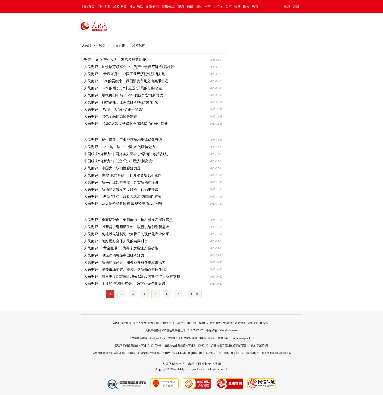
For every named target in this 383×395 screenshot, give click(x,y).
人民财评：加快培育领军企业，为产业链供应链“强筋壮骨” (130, 67)
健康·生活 (168, 6)
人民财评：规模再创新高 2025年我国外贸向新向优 (123, 95)
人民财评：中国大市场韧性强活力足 (112, 168)
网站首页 (88, 6)
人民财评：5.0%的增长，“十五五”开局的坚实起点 (123, 88)
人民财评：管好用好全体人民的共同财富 (116, 241)
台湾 (228, 6)
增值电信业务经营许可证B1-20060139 (186, 345)
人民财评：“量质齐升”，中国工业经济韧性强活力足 (124, 74)
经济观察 (138, 45)
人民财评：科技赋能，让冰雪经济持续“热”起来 (121, 102)
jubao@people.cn (228, 330)
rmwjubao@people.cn (242, 338)
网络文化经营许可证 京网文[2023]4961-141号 (164, 353)
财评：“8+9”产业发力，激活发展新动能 (115, 60)
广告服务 (178, 323)
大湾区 (218, 6)
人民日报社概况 (122, 323)
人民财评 (118, 45)
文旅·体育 (152, 6)
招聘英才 (165, 323)
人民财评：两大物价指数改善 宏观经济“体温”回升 (123, 203)
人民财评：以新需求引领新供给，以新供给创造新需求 (126, 227)
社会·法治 (136, 6)
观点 (181, 6)
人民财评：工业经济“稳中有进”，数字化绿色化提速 (124, 283)
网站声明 (228, 323)
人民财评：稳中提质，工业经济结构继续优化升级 (123, 140)
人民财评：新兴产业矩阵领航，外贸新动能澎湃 (121, 182)
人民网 (86, 45)
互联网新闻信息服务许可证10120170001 (138, 345)
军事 (208, 6)
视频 (237, 6)
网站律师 (240, 323)
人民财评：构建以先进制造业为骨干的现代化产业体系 (126, 234)
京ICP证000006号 (245, 353)
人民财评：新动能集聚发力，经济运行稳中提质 (121, 189)
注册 (296, 6)
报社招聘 (153, 323)
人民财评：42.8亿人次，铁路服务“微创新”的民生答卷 (126, 123)
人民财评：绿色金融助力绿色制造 (110, 116)
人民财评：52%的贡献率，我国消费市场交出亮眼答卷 (126, 81)
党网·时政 (104, 6)
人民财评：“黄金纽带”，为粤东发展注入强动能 (121, 248)
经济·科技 (120, 6)
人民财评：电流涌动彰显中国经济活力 (114, 255)
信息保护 (252, 323)
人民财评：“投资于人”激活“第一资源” (113, 109)
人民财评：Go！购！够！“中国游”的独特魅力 (119, 147)
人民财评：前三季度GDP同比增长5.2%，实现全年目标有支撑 (132, 276)
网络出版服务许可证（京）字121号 (212, 353)
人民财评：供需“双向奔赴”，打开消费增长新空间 (123, 175)
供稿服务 (203, 323)
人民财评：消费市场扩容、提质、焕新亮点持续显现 (125, 269)
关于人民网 (139, 323)
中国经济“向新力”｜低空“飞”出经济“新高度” (119, 161)
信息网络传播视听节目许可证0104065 (114, 353)
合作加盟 (190, 323)
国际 (199, 6)
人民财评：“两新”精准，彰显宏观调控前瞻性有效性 (124, 196)
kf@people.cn (157, 338)
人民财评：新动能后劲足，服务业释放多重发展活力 (125, 262)
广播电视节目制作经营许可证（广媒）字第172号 (239, 345)
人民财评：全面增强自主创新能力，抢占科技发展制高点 (128, 220)
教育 (255, 6)
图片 (246, 6)
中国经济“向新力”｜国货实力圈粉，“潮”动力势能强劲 (126, 154)
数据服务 (215, 323)
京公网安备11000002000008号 (273, 353)
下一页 (194, 293)
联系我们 (265, 323)
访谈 (190, 6)
